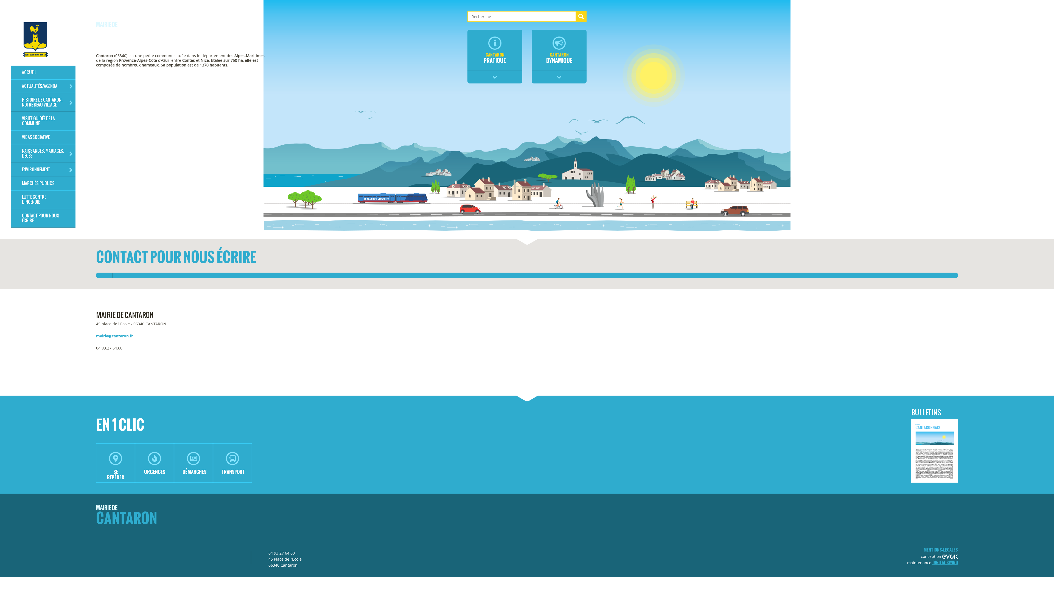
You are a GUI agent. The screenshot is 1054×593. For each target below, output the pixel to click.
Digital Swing (945, 562)
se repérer (115, 474)
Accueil (29, 72)
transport (233, 471)
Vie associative (36, 137)
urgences (154, 471)
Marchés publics (38, 183)
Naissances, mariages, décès (43, 153)
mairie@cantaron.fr (114, 336)
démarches (194, 471)
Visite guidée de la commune (38, 121)
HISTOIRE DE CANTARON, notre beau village (42, 102)
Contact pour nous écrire (40, 218)
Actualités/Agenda (39, 86)
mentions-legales (941, 550)
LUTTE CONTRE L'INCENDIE (34, 199)
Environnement (36, 169)
